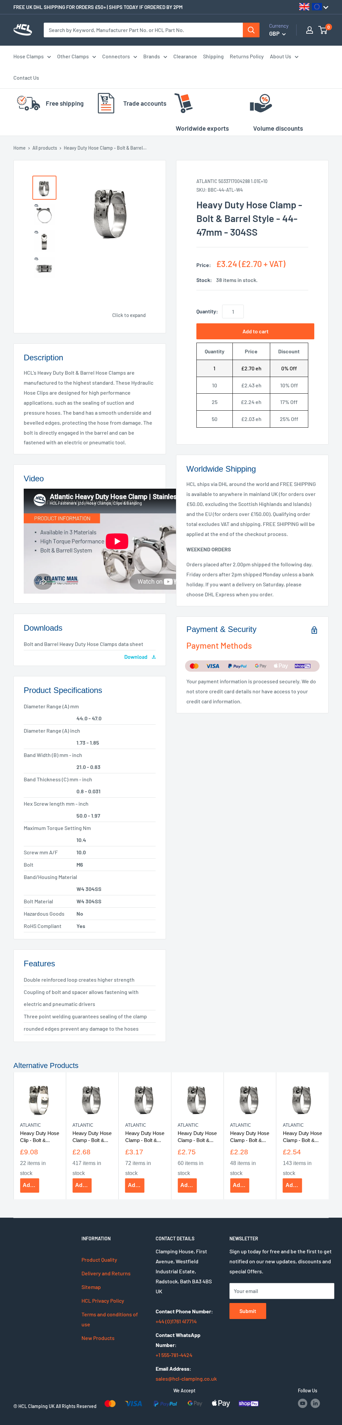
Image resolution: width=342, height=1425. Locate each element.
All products (44, 148)
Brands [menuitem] (151, 56)
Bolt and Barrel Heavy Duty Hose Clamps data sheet (83, 644)
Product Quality (99, 1259)
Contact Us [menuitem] (26, 77)
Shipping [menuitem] (213, 56)
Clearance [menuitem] (185, 56)
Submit (247, 1311)
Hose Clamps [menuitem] (28, 56)
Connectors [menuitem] (116, 56)
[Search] (251, 30)
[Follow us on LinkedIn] (315, 1403)
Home (19, 148)
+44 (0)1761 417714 (176, 1321)
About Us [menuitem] (280, 56)
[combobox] (143, 30)
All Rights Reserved (76, 1406)
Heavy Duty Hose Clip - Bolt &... (39, 1136)
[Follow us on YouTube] (302, 1403)
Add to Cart (31, 1185)
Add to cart (255, 331)
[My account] (309, 30)
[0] (323, 30)
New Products (98, 1338)
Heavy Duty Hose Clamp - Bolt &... (92, 1136)
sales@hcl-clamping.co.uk (186, 1378)
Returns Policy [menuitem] (247, 56)
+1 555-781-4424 (174, 1355)
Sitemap (91, 1287)
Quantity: (207, 311)
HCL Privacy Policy (102, 1300)
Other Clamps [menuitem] (73, 56)
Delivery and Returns (106, 1273)
